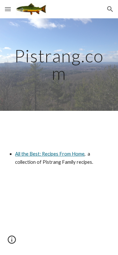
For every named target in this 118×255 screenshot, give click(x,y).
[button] (8, 9)
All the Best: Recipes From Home (50, 154)
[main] (59, 64)
